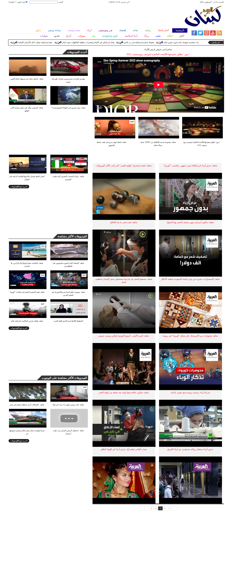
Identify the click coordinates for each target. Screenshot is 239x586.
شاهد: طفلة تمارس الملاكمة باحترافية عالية (27, 321)
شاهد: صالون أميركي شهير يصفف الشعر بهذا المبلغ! (190, 222)
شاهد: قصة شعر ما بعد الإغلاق (123, 222)
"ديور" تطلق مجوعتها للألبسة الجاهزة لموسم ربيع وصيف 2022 (202, 143)
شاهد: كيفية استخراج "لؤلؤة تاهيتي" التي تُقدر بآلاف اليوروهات (124, 165)
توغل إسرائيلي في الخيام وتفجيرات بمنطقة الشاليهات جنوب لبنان (107, 42)
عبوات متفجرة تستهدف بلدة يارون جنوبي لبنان (201, 42)
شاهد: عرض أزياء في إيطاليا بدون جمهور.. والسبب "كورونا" (190, 165)
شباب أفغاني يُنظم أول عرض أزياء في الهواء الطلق (124, 449)
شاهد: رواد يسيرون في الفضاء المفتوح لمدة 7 (68, 108)
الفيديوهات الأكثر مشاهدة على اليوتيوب (64, 377)
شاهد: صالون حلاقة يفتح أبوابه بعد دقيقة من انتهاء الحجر (123, 392)
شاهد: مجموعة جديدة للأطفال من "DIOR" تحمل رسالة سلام (158, 143)
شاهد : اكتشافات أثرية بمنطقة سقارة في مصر (27, 405)
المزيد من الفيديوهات (18, 187)
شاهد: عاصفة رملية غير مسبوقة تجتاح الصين (27, 79)
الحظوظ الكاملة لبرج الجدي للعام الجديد (68, 321)
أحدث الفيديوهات (77, 52)
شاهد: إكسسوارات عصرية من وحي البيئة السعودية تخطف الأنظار (190, 279)
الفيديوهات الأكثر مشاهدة (72, 236)
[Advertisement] (94, 14)
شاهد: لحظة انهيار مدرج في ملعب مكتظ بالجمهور (111, 143)
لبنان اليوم (21, 2)
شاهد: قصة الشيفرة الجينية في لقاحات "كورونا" (27, 292)
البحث (60, 2)
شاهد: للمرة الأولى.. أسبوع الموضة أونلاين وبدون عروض (123, 336)
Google (11, 2)
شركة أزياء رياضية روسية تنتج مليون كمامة (190, 392)
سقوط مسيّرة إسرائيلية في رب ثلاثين (158, 42)
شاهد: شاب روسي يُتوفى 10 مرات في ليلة (68, 405)
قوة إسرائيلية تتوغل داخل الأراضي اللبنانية (54, 42)
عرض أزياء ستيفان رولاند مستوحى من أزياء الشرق (190, 449)
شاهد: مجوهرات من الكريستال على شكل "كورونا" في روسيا (190, 336)
